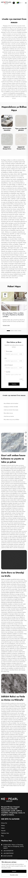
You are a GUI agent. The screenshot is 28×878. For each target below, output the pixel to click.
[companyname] (9, 799)
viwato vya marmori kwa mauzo (11, 410)
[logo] (6, 3)
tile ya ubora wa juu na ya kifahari (11, 419)
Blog (2, 836)
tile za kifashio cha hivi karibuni (11, 403)
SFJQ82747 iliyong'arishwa (7, 148)
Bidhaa (3, 825)
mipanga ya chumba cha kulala (11, 406)
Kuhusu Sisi (4, 823)
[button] (8, 330)
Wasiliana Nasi (5, 833)
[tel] (26, 436)
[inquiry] (26, 432)
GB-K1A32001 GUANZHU (7, 129)
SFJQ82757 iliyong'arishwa (21, 148)
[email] (26, 444)
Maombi (3, 831)
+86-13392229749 (8, 851)
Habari (3, 828)
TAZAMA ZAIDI (6, 325)
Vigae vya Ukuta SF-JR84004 (21, 129)
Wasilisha (14, 384)
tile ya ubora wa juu (8, 413)
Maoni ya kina (7, 121)
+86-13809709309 (8, 853)
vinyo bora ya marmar (9, 416)
